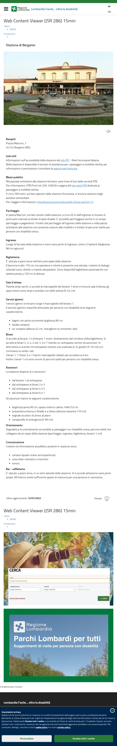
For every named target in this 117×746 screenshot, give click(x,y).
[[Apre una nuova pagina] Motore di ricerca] (58, 568)
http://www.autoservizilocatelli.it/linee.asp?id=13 (65, 202)
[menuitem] (61, 29)
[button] (109, 9)
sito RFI (65, 160)
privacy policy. (64, 727)
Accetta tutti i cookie (84, 738)
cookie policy (41, 727)
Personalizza (26, 738)
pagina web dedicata (65, 168)
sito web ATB (79, 185)
